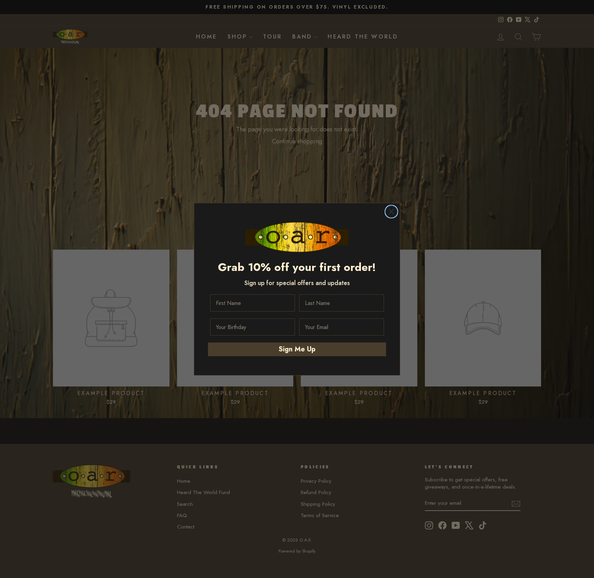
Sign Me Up (297, 349)
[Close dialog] (391, 212)
